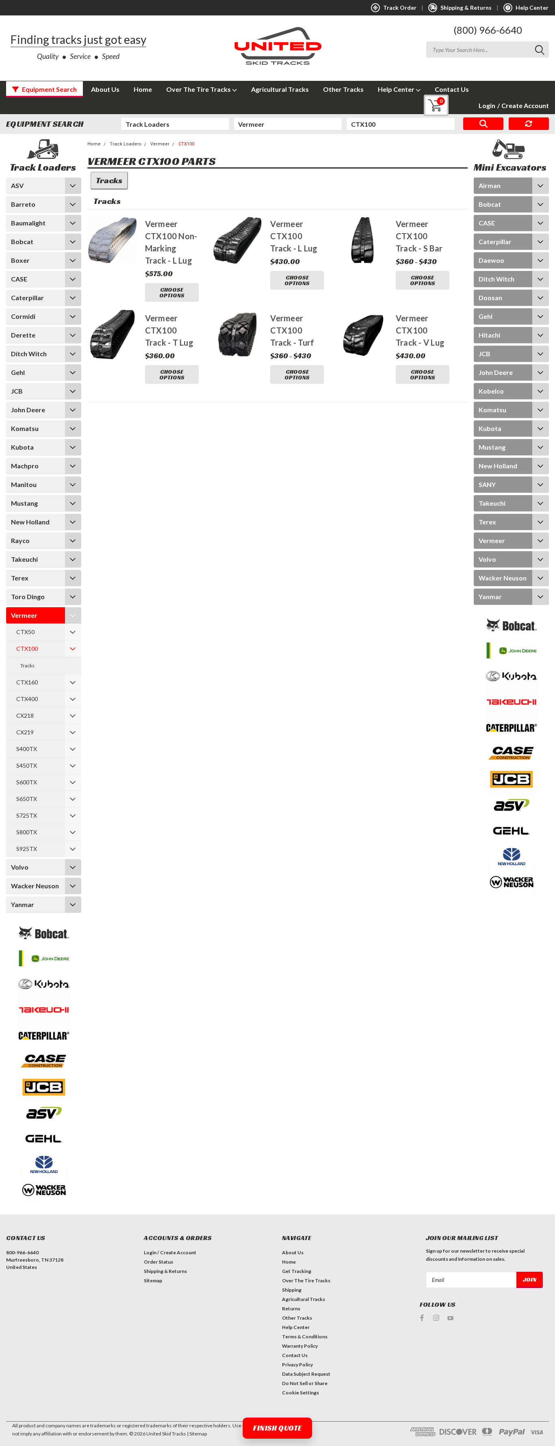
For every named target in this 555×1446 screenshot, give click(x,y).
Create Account (523, 105)
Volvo (19, 867)
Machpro (25, 466)
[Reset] (529, 123)
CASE (19, 279)
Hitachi (489, 335)
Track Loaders (125, 144)
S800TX (26, 832)
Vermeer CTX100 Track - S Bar (419, 236)
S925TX (26, 848)
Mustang (24, 503)
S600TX (26, 782)
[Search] (483, 123)
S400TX (26, 748)
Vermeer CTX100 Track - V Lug (420, 330)
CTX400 (27, 698)
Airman (490, 185)
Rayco (20, 540)
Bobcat (22, 241)
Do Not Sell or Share (304, 1383)
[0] (430, 105)
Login (487, 105)
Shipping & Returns (165, 1271)
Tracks (27, 665)
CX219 (25, 732)
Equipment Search (49, 89)
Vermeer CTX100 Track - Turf (292, 330)
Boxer (20, 260)
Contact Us (452, 89)
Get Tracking (296, 1271)
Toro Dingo (28, 596)
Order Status (158, 1262)
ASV (17, 185)
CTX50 (25, 631)
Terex (19, 578)
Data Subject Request (306, 1374)
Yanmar (22, 904)
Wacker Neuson (35, 886)
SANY (487, 484)
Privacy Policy (297, 1365)
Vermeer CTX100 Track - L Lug (293, 236)
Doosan (490, 297)
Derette (23, 335)
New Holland (30, 522)
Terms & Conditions (304, 1336)
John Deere (28, 409)
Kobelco (491, 391)
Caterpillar (27, 297)
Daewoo (491, 260)
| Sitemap (197, 1434)
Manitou (24, 484)
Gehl (18, 372)
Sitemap (153, 1280)
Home (143, 89)
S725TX (26, 815)
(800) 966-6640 (487, 30)
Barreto (23, 204)
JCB (17, 391)
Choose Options (171, 292)
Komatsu (25, 428)
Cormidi (23, 316)
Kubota (22, 447)
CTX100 (27, 648)
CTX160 (27, 682)
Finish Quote (277, 1428)
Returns (291, 1308)
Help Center (397, 89)
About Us (105, 89)
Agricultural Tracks (280, 89)
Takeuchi (24, 559)
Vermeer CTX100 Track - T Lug (169, 330)
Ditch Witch (29, 353)
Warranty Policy (300, 1346)
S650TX (26, 798)
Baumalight (28, 223)
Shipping (291, 1290)
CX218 (25, 715)
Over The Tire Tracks (199, 89)
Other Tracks (343, 89)
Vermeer (24, 615)
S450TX (26, 765)
